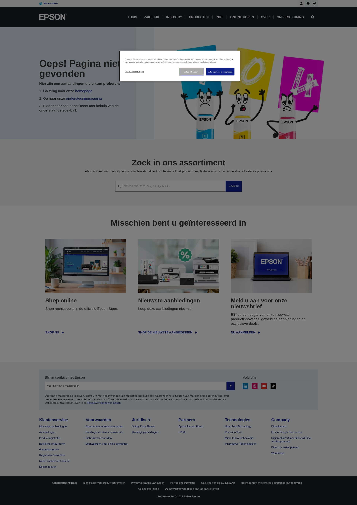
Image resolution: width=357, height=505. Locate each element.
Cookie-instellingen (134, 72)
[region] (179, 66)
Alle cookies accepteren (220, 72)
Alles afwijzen (191, 72)
